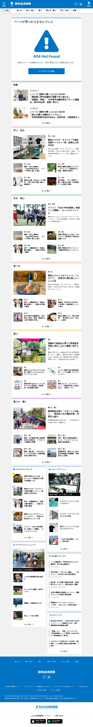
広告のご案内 (42, 690)
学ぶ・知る (64, 10)
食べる (19, 10)
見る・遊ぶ (30, 10)
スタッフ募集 (56, 690)
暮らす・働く (51, 10)
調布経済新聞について (13, 686)
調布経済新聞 (20, 4)
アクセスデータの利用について (64, 686)
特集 (74, 10)
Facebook (76, 4)
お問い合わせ (84, 686)
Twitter (81, 4)
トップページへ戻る (46, 71)
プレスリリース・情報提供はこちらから (38, 686)
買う (40, 10)
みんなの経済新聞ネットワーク (46, 707)
